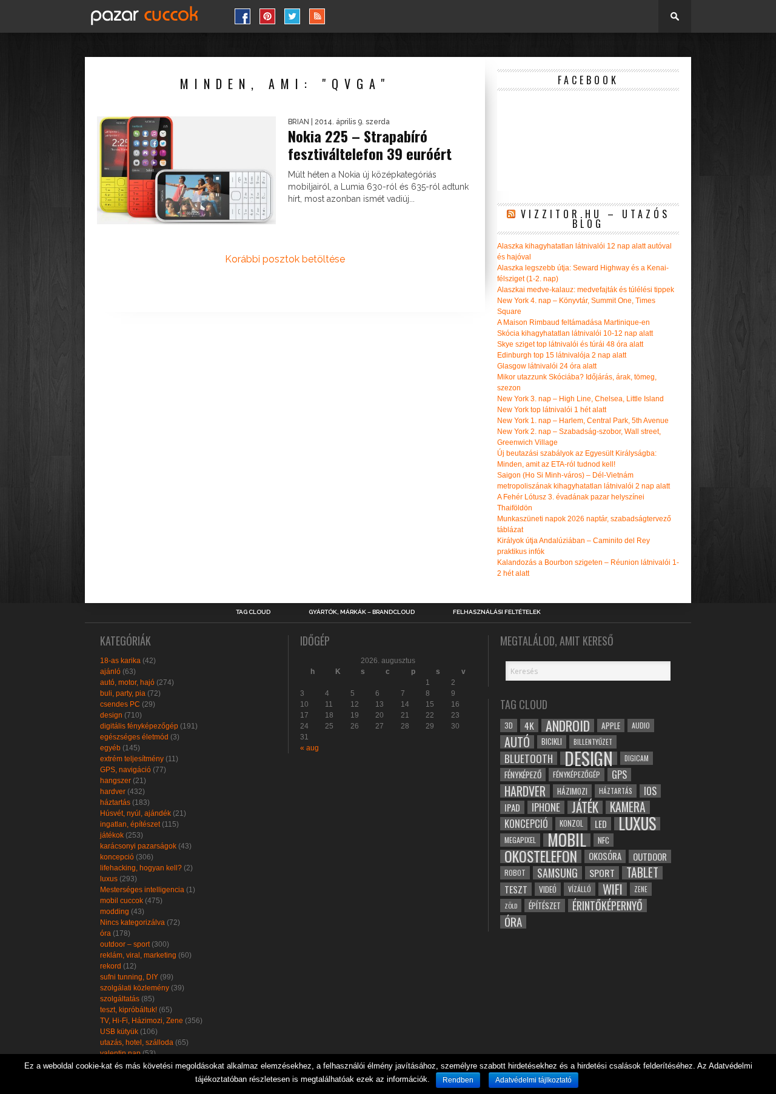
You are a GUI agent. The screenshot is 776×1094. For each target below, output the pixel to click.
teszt (515, 889)
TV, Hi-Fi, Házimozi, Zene (141, 1020)
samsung (557, 872)
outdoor (650, 856)
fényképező (522, 775)
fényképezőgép (576, 774)
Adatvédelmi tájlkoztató (533, 1080)
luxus (109, 879)
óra (105, 933)
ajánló (110, 671)
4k (529, 725)
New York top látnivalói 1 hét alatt (551, 409)
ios (650, 791)
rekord (110, 966)
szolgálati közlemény (134, 988)
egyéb (110, 748)
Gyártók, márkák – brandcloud (362, 612)
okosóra (605, 856)
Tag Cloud (253, 612)
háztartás (115, 802)
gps (619, 774)
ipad (512, 807)
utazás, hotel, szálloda (136, 1042)
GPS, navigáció (125, 769)
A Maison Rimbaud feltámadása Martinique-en (573, 322)
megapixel (520, 840)
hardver (112, 791)
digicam (636, 758)
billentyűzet (593, 741)
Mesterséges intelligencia (142, 890)
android (568, 725)
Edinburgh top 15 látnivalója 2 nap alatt (561, 355)
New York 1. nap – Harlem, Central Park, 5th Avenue (583, 420)
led (601, 823)
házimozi (572, 791)
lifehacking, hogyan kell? (141, 868)
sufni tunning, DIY (129, 977)
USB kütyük (119, 1031)
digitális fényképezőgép (139, 726)
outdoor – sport (125, 944)
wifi (613, 889)
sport (602, 872)
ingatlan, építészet (130, 824)
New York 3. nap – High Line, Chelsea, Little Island (580, 399)
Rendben (458, 1080)
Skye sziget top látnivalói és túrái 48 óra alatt (570, 344)
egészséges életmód (134, 737)
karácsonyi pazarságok (138, 846)
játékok (112, 835)
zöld (510, 905)
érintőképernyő (607, 905)
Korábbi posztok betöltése (285, 259)
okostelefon (540, 856)
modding (114, 911)
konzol (571, 823)
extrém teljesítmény (132, 759)
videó (548, 889)
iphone (546, 807)
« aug (309, 748)
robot (515, 872)
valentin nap (120, 1053)
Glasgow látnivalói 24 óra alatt (547, 366)
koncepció (117, 857)
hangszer (115, 780)
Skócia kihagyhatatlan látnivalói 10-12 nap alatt (575, 333)
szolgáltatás (119, 999)
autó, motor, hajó (127, 682)
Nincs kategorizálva (132, 922)
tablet (642, 872)
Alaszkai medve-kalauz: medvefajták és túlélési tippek (585, 289)
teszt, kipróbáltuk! (128, 1010)
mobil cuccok (121, 900)
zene (640, 889)
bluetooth (528, 758)
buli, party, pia (123, 693)
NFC (603, 839)
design (111, 715)
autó (517, 742)
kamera (628, 807)
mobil (566, 840)
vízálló (579, 889)
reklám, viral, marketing (138, 955)
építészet (545, 905)
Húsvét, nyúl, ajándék (135, 813)
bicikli (551, 741)
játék (585, 807)
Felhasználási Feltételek (497, 612)
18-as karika (120, 660)
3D (508, 725)
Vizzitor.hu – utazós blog (595, 219)
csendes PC (120, 704)
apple (610, 725)
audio (641, 725)
